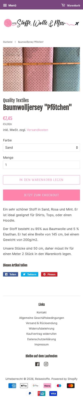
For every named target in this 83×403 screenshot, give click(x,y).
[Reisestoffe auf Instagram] (46, 365)
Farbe (7, 140)
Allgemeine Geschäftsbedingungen (41, 317)
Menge (8, 157)
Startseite (7, 42)
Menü (12, 5)
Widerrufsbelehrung (41, 328)
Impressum (41, 344)
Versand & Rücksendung (41, 323)
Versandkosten (37, 130)
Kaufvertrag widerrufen (41, 333)
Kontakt (42, 312)
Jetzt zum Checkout (41, 195)
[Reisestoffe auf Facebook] (37, 365)
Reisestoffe (42, 378)
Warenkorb (73, 5)
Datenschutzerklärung (41, 339)
